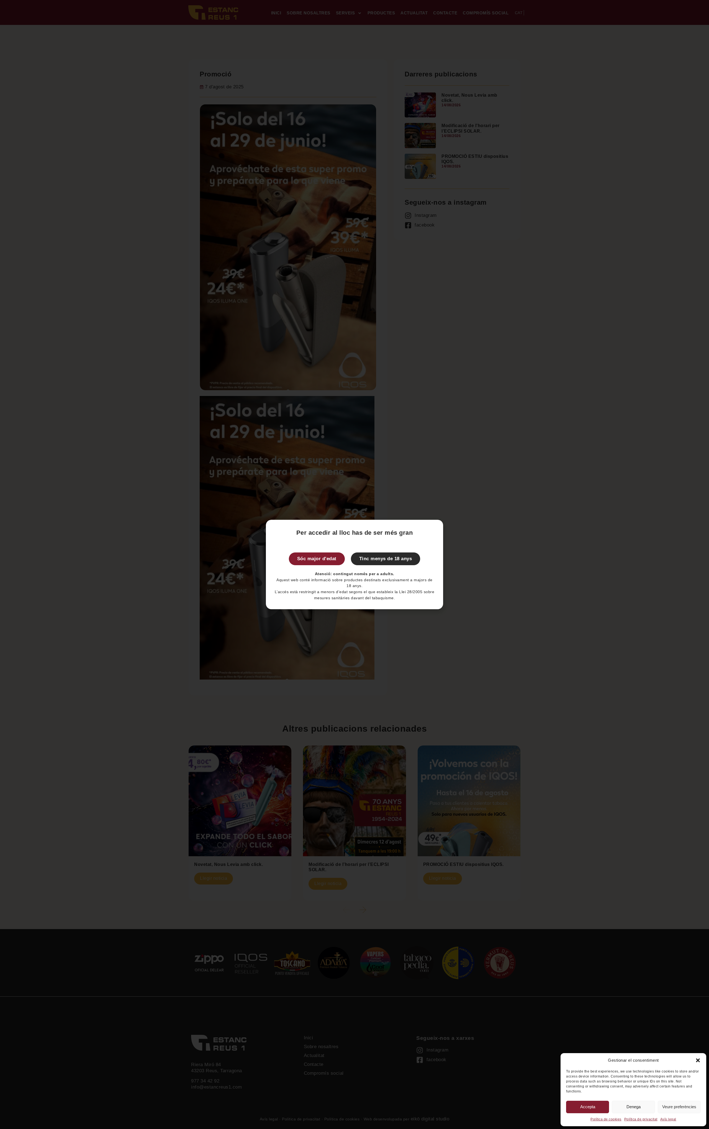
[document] (354, 564)
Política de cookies (605, 1119)
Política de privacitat (640, 1119)
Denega (633, 1106)
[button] (698, 1060)
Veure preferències (679, 1106)
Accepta (587, 1106)
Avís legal (668, 1119)
